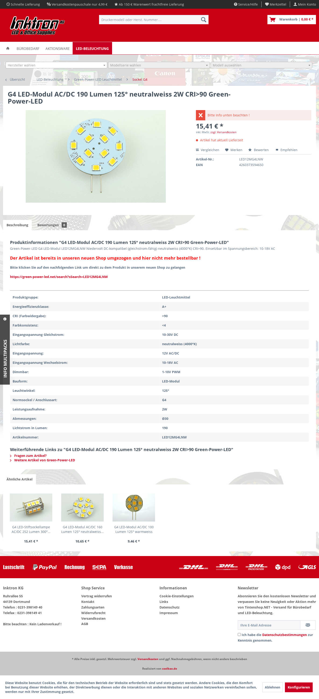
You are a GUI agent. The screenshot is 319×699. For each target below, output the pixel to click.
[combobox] (56, 65)
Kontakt (87, 601)
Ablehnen (272, 687)
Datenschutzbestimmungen (284, 635)
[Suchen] (204, 19)
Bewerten (261, 150)
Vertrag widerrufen (96, 596)
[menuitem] (276, 4)
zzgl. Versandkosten (223, 132)
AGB (84, 624)
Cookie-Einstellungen (177, 596)
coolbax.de (169, 669)
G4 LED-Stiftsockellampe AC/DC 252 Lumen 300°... (31, 529)
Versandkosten (93, 618)
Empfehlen (289, 150)
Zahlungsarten (92, 607)
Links (164, 601)
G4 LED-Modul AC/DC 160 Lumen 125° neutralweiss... (82, 529)
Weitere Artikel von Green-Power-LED (44, 460)
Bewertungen (51, 225)
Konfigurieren (299, 687)
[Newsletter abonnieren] (308, 625)
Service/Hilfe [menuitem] (247, 4)
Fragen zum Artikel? (30, 455)
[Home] (8, 48)
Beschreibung (17, 225)
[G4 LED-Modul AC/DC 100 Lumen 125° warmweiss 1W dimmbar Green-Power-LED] (134, 507)
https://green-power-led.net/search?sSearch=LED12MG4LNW (59, 277)
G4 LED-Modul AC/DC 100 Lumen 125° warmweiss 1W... (134, 529)
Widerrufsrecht (93, 613)
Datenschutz (170, 607)
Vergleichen (209, 150)
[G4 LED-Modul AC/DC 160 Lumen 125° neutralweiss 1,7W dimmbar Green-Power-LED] (82, 507)
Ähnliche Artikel (19, 479)
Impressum (169, 613)
